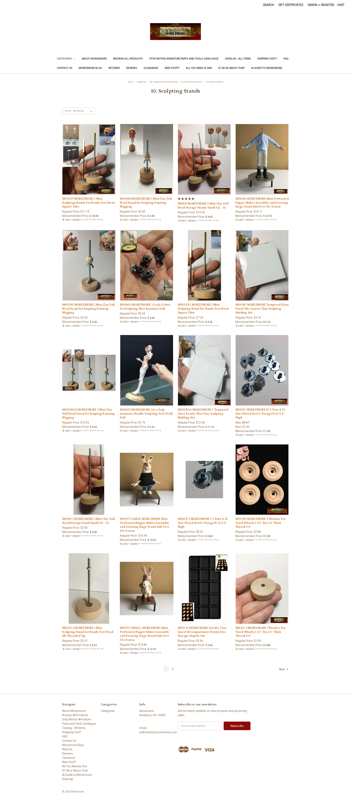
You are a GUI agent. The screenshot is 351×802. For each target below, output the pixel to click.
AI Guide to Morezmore (266, 67)
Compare (87, 159)
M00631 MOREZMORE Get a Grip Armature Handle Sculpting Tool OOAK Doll (146, 413)
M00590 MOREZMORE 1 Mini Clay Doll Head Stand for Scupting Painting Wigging (88, 308)
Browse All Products (128, 58)
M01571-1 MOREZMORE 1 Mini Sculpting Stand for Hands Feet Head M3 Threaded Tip (87, 632)
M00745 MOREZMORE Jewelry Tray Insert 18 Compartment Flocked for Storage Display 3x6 (202, 632)
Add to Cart (89, 166)
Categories (65, 58)
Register (327, 4)
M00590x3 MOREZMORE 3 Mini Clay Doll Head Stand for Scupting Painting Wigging (88, 413)
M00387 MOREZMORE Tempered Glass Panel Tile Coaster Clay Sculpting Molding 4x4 (262, 308)
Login (67, 219)
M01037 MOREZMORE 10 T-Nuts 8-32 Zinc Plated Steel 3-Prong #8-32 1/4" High (260, 413)
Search (268, 4)
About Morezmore (94, 58)
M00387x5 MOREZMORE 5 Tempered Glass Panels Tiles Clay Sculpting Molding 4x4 (203, 413)
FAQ (286, 58)
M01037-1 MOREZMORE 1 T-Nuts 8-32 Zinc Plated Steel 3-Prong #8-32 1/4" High (203, 523)
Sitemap (67, 779)
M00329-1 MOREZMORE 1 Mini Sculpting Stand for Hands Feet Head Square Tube (203, 308)
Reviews (131, 67)
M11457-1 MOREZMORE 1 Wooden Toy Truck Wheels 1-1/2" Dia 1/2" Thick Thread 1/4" (260, 632)
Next (282, 669)
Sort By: (68, 111)
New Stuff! (172, 67)
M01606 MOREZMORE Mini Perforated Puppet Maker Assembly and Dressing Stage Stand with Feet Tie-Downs (262, 202)
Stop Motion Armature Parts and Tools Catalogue (183, 58)
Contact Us (64, 67)
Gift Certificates (290, 4)
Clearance (151, 67)
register (76, 219)
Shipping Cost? (267, 58)
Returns (114, 67)
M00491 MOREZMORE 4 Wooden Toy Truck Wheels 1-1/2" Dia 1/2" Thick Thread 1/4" (260, 523)
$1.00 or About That (231, 67)
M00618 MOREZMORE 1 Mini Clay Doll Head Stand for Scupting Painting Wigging (146, 202)
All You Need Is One (199, 67)
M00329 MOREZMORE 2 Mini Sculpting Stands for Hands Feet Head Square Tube (88, 202)
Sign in (312, 4)
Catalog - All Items (238, 58)
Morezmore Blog (90, 67)
